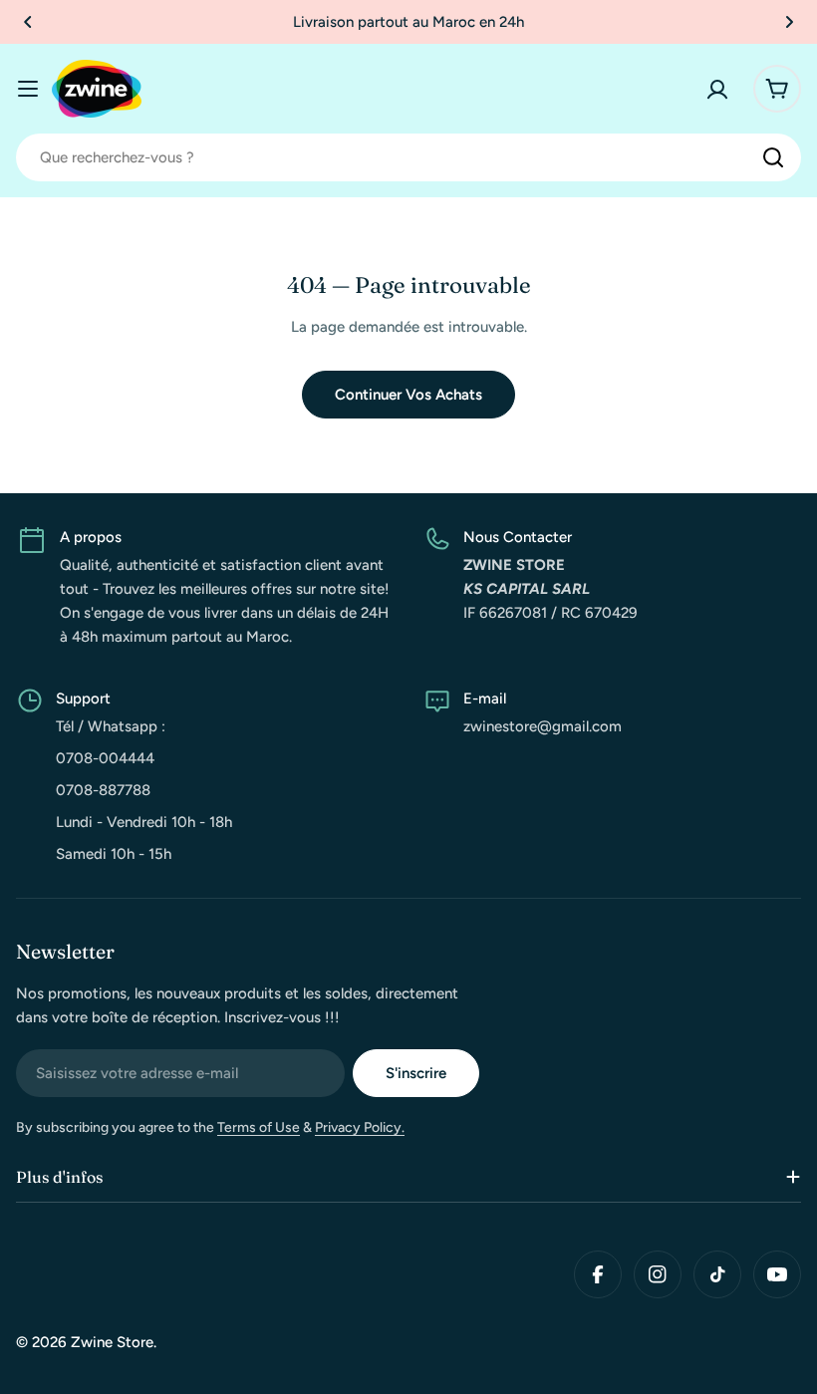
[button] (28, 22)
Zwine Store (112, 1342)
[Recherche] (773, 157)
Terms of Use (258, 1127)
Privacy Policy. (360, 1127)
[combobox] (408, 157)
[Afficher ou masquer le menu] (28, 89)
